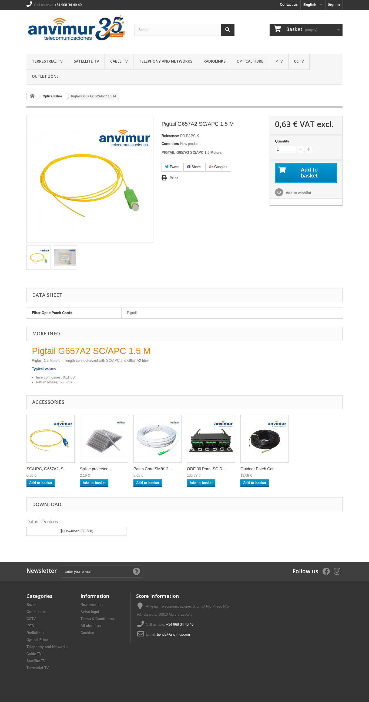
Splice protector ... (96, 468)
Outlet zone (45, 76)
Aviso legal (89, 612)
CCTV (299, 61)
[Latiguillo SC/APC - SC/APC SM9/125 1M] (39, 258)
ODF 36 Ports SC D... (206, 468)
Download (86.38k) (78, 531)
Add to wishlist (298, 193)
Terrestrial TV (47, 61)
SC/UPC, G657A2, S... (46, 468)
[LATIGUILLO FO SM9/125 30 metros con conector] (157, 439)
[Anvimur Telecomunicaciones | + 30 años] (76, 30)
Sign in (334, 4)
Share (195, 167)
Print (174, 178)
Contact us (289, 4)
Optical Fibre (250, 61)
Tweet (174, 167)
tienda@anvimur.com (173, 634)
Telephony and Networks (165, 61)
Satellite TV (86, 61)
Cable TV (119, 61)
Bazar (31, 605)
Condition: (170, 144)
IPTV (278, 61)
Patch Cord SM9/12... (152, 468)
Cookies (87, 633)
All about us (90, 626)
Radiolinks (214, 61)
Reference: (170, 136)
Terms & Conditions (97, 619)
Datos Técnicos (42, 521)
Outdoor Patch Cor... (258, 468)
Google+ (220, 167)
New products (91, 605)
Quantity (282, 141)
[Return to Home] (32, 96)
